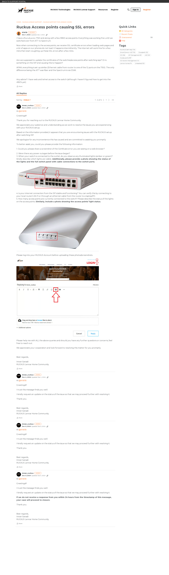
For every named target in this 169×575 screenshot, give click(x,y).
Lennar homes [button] (126, 63)
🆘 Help (122, 41)
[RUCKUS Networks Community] (25, 9)
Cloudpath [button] (143, 52)
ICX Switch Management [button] (129, 60)
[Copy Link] (46, 35)
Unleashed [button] (139, 63)
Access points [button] (125, 58)
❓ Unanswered (136, 37)
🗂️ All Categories (125, 31)
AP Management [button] (135, 55)
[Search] (128, 10)
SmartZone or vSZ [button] (127, 52)
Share (19, 86)
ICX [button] (122, 55)
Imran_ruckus (28, 106)
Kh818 (24, 32)
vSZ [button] (147, 55)
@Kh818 (22, 111)
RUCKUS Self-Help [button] (127, 49)
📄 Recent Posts (125, 34)
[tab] (21, 93)
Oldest (26, 100)
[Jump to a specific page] (112, 100)
